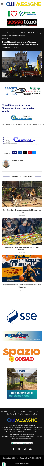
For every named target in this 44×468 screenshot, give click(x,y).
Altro (35, 414)
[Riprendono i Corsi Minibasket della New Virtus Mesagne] (22, 268)
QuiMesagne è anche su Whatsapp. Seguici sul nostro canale (18, 108)
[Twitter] (25, 449)
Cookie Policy (28, 443)
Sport (38, 411)
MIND (27, 463)
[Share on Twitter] (25, 152)
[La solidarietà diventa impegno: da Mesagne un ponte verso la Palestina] (22, 194)
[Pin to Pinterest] (30, 152)
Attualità (4, 411)
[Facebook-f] (14, 449)
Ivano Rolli (7, 47)
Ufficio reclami (25, 414)
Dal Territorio (12, 414)
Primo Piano (13, 33)
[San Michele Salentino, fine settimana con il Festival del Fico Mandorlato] (22, 231)
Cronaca (13, 411)
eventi (31, 411)
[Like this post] (15, 152)
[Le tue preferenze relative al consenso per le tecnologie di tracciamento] (4, 464)
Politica (22, 411)
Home (3, 33)
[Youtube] (30, 449)
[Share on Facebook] (20, 152)
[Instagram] (19, 449)
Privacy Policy (17, 443)
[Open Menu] (2, 4)
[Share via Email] (34, 152)
